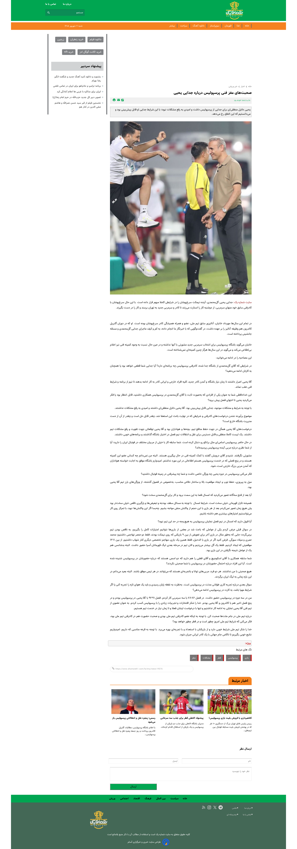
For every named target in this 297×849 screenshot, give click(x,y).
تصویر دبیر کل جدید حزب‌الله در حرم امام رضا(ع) (76, 97)
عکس (234, 808)
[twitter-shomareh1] (215, 807)
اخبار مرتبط (240, 680)
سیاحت (183, 26)
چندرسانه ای (232, 814)
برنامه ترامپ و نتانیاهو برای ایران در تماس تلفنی (77, 86)
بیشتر (172, 26)
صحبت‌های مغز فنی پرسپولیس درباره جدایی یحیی (213, 92)
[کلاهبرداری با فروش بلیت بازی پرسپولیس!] (230, 701)
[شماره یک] (98, 828)
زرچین (60, 39)
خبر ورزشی (233, 86)
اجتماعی (124, 798)
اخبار (243, 86)
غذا (238, 26)
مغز (194, 658)
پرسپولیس (233, 658)
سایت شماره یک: (242, 302)
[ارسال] (118, 100)
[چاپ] (113, 100)
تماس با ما (51, 4)
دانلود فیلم (95, 39)
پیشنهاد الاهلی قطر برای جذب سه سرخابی (182, 718)
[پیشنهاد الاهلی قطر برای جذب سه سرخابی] (182, 701)
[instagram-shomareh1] (209, 807)
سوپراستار (214, 26)
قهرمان (228, 26)
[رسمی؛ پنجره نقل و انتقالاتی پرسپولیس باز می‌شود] (133, 701)
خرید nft (68, 52)
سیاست (174, 798)
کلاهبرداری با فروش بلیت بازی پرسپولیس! (230, 718)
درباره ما (67, 4)
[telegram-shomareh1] (220, 807)
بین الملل (161, 798)
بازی (247, 658)
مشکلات (206, 658)
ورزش (112, 798)
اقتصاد (137, 798)
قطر (219, 658)
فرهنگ (148, 798)
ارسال (133, 787)
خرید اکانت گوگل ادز (90, 52)
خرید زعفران (76, 39)
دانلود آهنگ (199, 26)
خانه (247, 26)
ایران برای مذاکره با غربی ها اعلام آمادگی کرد (79, 91)
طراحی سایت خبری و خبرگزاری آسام (144, 842)
